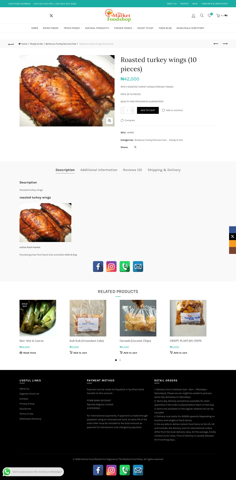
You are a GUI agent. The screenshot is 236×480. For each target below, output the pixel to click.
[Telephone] (124, 266)
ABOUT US (172, 3)
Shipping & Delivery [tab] (164, 170)
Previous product (216, 43)
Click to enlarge (109, 120)
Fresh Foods (72, 28)
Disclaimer (25, 408)
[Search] (202, 15)
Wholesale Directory (191, 28)
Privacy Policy (27, 403)
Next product (225, 43)
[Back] (11, 43)
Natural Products (97, 28)
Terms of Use (26, 413)
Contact (24, 398)
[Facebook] (98, 266)
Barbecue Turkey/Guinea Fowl (61, 43)
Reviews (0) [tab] (132, 170)
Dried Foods (50, 28)
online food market (30, 247)
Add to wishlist (174, 110)
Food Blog (165, 28)
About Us (24, 388)
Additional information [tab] (98, 170)
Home (34, 28)
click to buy (71, 254)
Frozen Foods (123, 28)
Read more (29, 352)
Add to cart (148, 110)
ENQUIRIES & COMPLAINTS (214, 3)
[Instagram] (111, 266)
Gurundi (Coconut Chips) (135, 340)
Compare (130, 120)
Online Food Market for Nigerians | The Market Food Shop (112, 459)
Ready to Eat (145, 28)
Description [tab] (65, 170)
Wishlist (211, 14)
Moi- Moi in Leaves (32, 340)
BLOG (195, 3)
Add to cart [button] (80, 352)
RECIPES (184, 3)
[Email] (138, 266)
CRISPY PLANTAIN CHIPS (186, 340)
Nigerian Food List (29, 393)
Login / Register (194, 15)
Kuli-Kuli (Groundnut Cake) (87, 340)
